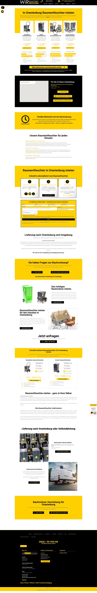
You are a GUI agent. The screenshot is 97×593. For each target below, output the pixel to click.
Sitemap (24, 580)
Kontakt (62, 3)
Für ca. (39, 366)
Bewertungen (93, 405)
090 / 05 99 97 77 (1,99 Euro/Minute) (28, 568)
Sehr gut (93, 408)
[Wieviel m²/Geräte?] (36, 371)
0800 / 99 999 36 (49, 0)
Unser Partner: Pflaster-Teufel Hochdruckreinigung (36, 583)
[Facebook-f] (45, 588)
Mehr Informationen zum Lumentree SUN (29, 577)
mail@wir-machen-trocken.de (27, 572)
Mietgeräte (51, 3)
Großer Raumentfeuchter (63, 360)
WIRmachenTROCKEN (24, 536)
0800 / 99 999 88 (48, 541)
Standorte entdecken (63, 552)
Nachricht (23, 206)
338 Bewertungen (93, 410)
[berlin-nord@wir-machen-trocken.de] (59, 1)
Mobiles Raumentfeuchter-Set (55, 35)
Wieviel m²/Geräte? (41, 370)
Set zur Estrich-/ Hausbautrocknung (70, 35)
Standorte (68, 3)
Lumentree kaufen (25, 574)
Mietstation (59, 207)
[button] (23, 368)
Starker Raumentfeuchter (41, 35)
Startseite (45, 3)
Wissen (73, 3)
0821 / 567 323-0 (25, 564)
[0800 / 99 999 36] (42, 1)
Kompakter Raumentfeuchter (26, 35)
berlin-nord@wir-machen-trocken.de (68, 0)
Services (56, 3)
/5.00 (93, 409)
